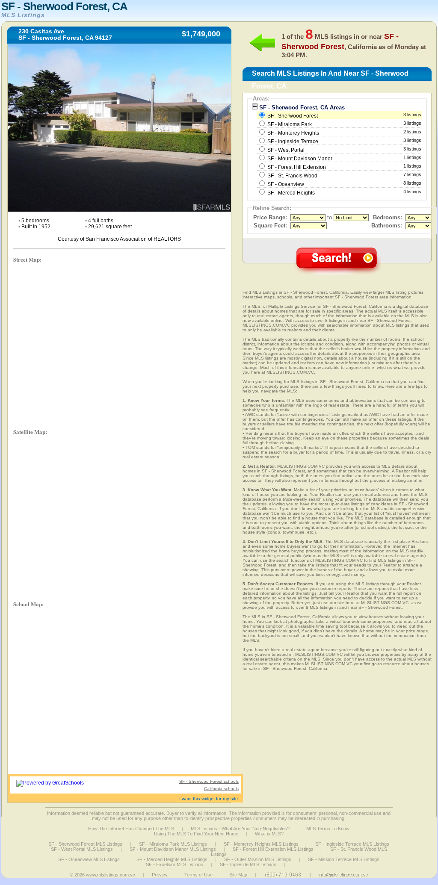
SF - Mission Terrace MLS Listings (343, 859)
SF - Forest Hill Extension (296, 167)
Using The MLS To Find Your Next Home (196, 833)
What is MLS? (269, 833)
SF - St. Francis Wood (292, 176)
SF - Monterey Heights (293, 133)
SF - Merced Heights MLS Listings (171, 859)
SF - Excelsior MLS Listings (174, 864)
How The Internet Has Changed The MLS (131, 828)
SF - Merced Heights (291, 193)
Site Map (238, 874)
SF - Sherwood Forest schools (209, 781)
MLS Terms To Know (327, 828)
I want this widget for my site (208, 798)
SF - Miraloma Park (289, 124)
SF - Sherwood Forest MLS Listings (85, 844)
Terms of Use (198, 874)
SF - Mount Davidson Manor (299, 159)
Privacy (160, 874)
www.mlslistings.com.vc (110, 874)
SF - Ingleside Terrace (292, 142)
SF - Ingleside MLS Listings (248, 864)
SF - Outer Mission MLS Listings (257, 859)
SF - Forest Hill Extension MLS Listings (273, 849)
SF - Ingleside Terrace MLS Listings (352, 844)
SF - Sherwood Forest (344, 115)
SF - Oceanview (285, 184)
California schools (221, 788)
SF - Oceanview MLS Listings (89, 859)
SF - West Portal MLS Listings (82, 849)
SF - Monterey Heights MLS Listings (261, 844)
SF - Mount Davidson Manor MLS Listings (173, 849)
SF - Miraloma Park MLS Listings (173, 844)
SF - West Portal (286, 150)
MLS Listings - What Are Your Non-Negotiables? (240, 828)
